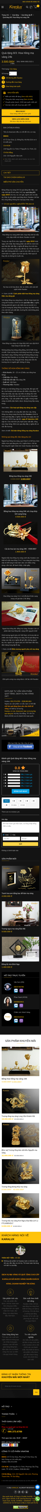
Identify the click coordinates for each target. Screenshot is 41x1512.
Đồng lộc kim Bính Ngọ (11, 964)
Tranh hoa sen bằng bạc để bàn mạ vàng (17, 893)
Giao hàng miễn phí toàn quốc (20, 112)
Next (37, 36)
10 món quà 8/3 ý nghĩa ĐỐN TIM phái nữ (19, 204)
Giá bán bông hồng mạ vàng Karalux (25, 431)
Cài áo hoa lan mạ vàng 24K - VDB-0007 (20, 549)
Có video (14, 805)
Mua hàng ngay (22, 1065)
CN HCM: (6, 146)
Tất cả (6, 801)
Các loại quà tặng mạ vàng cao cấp (23, 408)
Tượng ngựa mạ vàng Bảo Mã (13, 929)
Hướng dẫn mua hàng (14, 82)
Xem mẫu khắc (27, 96)
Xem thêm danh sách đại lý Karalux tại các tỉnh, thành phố (20, 160)
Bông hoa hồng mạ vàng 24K (20, 476)
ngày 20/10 (30, 241)
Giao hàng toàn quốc (13, 86)
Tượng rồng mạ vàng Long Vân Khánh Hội (18, 1116)
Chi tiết (22, 1058)
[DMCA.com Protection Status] (20, 1507)
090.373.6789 (15, 701)
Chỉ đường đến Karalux (14, 78)
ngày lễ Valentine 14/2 (30, 419)
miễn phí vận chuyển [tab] (13, 182)
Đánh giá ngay (20, 791)
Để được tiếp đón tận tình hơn (20, 120)
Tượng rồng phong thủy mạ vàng (14, 1187)
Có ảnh (22, 805)
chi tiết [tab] (7, 173)
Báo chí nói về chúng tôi (30, 1)
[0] (36, 7)
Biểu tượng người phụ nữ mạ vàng (25, 649)
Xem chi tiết (28, 99)
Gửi (20, 844)
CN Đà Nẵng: (8, 152)
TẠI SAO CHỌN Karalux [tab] (14, 177)
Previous (3, 36)
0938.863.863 (26, 701)
